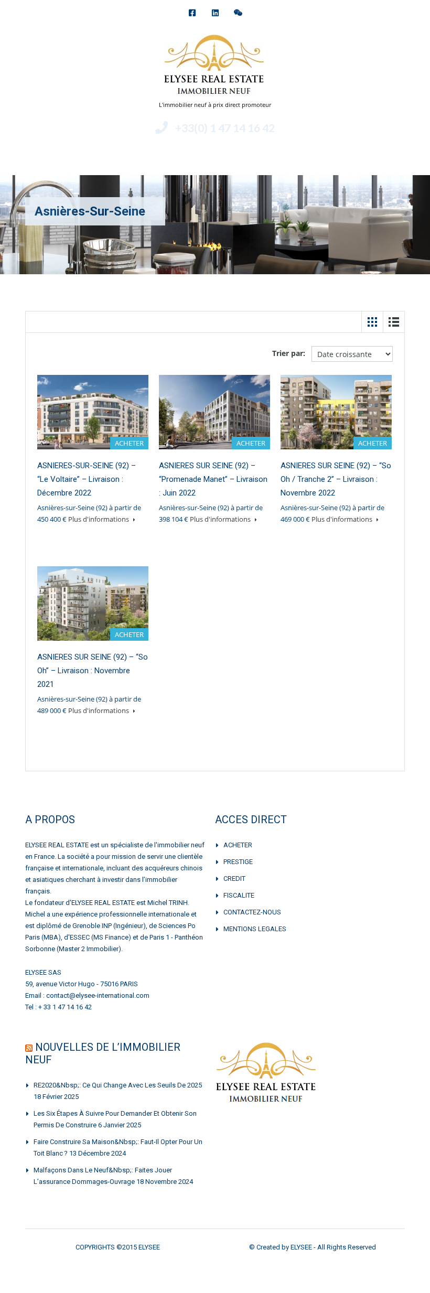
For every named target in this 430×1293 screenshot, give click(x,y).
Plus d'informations (99, 519)
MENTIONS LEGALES (254, 929)
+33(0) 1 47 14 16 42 (225, 127)
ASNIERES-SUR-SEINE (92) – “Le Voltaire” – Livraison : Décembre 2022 (86, 479)
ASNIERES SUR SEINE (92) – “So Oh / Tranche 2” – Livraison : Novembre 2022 (336, 479)
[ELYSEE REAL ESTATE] (215, 66)
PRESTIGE (238, 862)
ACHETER (237, 845)
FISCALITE (238, 895)
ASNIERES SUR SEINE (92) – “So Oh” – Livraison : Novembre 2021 (92, 670)
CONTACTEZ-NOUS (252, 912)
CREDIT (234, 878)
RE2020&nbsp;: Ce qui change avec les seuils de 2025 (118, 1085)
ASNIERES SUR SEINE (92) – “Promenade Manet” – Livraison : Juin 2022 (213, 479)
